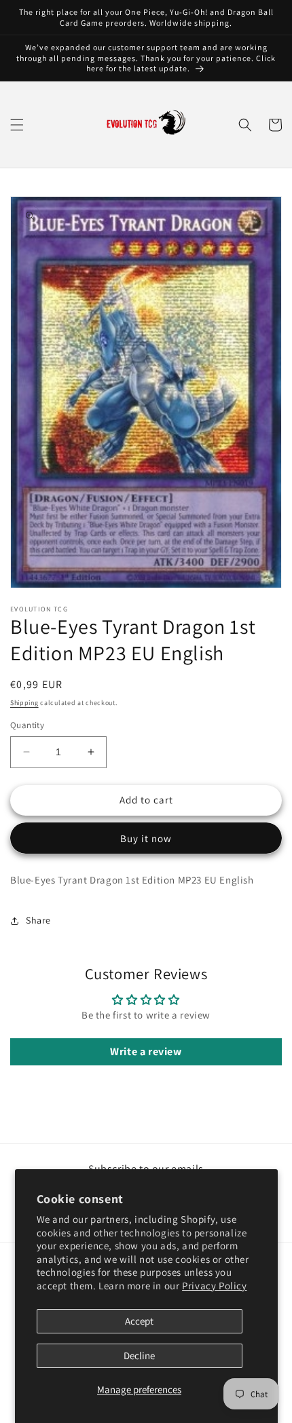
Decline (139, 1355)
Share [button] (38, 920)
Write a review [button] (145, 1051)
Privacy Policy (214, 1285)
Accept (139, 1320)
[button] (17, 125)
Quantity (27, 725)
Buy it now (146, 838)
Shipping (24, 702)
